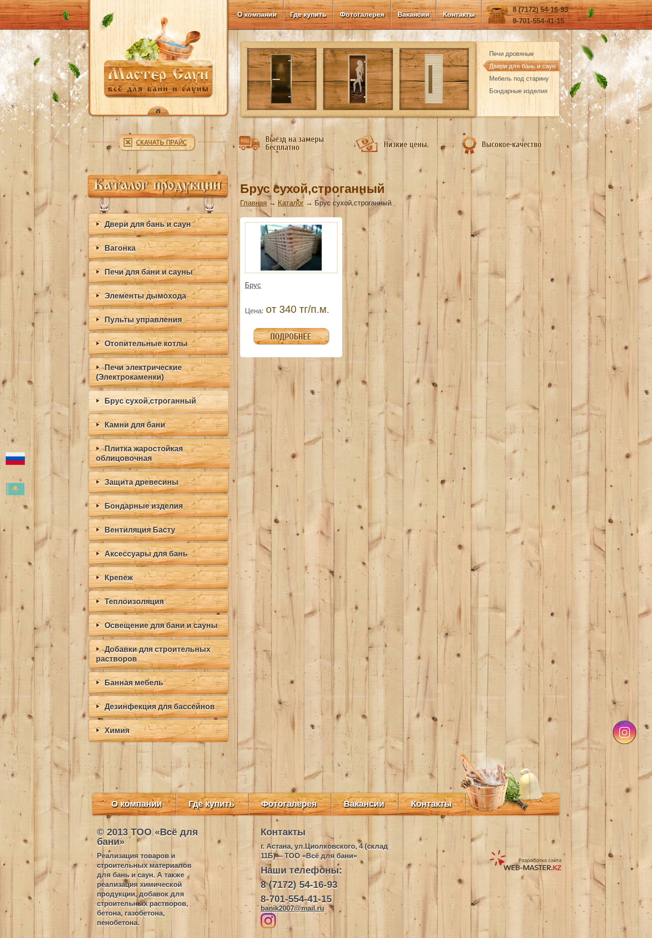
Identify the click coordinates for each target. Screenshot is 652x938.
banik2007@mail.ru (292, 908)
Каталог (291, 203)
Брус (253, 285)
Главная (253, 203)
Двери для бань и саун (522, 66)
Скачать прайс (161, 142)
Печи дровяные (511, 53)
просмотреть (274, 332)
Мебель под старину (519, 78)
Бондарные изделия (518, 91)
